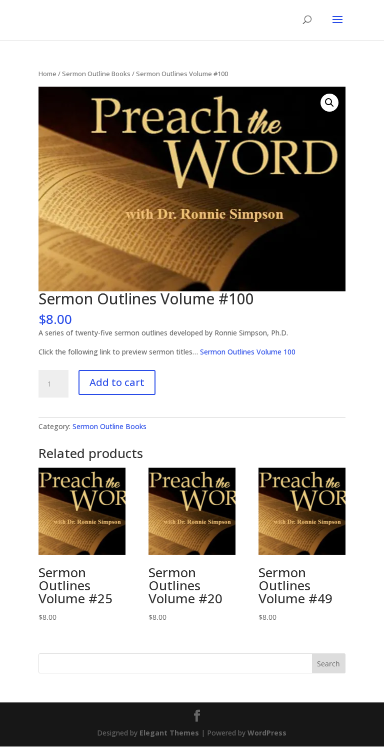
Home (47, 73)
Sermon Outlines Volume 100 (248, 351)
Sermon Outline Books (96, 73)
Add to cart (117, 382)
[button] (329, 103)
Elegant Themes (169, 732)
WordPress (267, 732)
